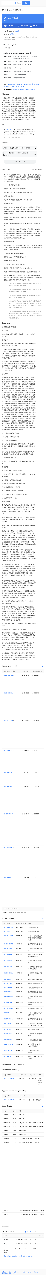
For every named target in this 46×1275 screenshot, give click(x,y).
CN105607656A (8, 814)
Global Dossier (24, 89)
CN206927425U (8, 996)
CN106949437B (8, 944)
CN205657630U (8, 847)
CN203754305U (8, 960)
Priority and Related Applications (14, 86)
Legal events (23, 84)
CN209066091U (8, 1056)
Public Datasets (26, 1272)
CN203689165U (8, 750)
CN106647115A (8, 927)
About (4, 1272)
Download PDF (11, 26)
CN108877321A (8, 936)
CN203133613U (8, 693)
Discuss (32, 89)
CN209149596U (8, 954)
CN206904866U (8, 987)
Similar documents (33, 84)
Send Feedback (14, 1272)
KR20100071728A (9, 675)
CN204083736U (8, 772)
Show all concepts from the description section (18, 1256)
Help (14, 1273)
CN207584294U (8, 1044)
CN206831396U (8, 992)
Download (29, 1232)
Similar (34, 26)
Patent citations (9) (12, 84)
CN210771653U (8, 1033)
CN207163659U (8, 1023)
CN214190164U (8, 1013)
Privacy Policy (6, 1273)
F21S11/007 (9, 129)
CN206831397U (8, 979)
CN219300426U (8, 1002)
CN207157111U (8, 931)
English (17, 31)
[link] (20, 132)
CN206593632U (8, 948)
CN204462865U (8, 786)
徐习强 (11, 34)
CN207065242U (8, 967)
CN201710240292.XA (10, 1078)
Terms (36, 1272)
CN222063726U (8, 1050)
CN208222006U (8, 1040)
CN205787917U (8, 877)
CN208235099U (8, 983)
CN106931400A (8, 1008)
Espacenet (16, 89)
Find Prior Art (24, 26)
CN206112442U (8, 973)
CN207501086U (8, 1019)
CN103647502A (8, 721)
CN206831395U (8, 1029)
